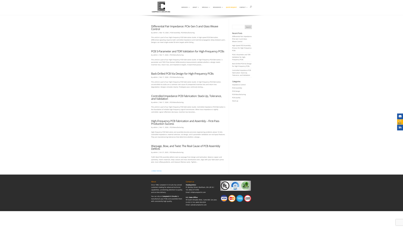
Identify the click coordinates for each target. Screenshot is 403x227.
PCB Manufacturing (188, 33)
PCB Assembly (175, 33)
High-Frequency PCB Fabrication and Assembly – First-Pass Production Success (185, 122)
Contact (242, 7)
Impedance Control (239, 85)
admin (155, 33)
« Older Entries (156, 171)
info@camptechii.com (198, 192)
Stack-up (235, 101)
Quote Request (231, 7)
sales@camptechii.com (198, 205)
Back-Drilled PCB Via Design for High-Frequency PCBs (182, 73)
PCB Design (236, 91)
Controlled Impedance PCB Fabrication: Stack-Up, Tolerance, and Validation (186, 97)
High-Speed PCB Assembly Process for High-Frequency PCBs (241, 47)
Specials (205, 7)
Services (184, 7)
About (195, 7)
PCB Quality (236, 98)
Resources (217, 7)
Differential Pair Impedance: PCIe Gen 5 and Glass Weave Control (184, 27)
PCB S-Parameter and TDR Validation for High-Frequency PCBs (187, 51)
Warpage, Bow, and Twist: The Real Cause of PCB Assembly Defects (185, 147)
